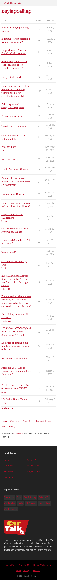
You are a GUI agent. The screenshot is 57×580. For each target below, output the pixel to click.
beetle (21, 108)
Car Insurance (10, 509)
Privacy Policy (8, 426)
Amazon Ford (8, 146)
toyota (4, 321)
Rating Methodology (42, 565)
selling (4, 108)
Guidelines (28, 421)
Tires (19, 497)
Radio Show (33, 465)
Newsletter (8, 471)
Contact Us (10, 565)
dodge (3, 403)
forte (7, 268)
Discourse (18, 433)
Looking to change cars (13, 126)
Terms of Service (43, 421)
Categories (15, 421)
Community (9, 477)
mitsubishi (5, 289)
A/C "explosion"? (10, 104)
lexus (3, 392)
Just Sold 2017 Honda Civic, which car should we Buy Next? (16, 371)
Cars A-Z (31, 460)
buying (4, 221)
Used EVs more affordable (15, 169)
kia (2, 268)
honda (3, 378)
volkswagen (13, 108)
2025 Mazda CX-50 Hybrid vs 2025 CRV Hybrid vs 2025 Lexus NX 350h (16, 331)
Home (4, 421)
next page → (7, 408)
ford (3, 150)
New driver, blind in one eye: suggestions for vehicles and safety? (14, 64)
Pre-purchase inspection (14, 358)
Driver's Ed (44, 497)
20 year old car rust (11, 116)
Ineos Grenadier (9, 158)
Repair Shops (33, 471)
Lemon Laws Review (12, 193)
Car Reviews (9, 465)
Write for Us (24, 565)
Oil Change (30, 503)
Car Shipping (30, 497)
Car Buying (9, 503)
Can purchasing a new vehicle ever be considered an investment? (15, 181)
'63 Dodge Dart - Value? (14, 399)
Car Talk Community (11, 3)
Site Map (37, 570)
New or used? (8, 252)
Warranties (9, 497)
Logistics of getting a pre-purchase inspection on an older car (15, 346)
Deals (20, 503)
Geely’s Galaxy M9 (11, 77)
